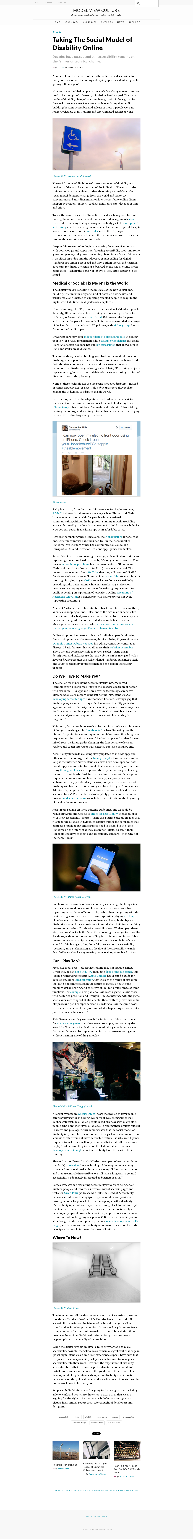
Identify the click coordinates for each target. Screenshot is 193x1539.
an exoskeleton (106, 344)
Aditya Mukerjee (126, 1476)
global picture (113, 536)
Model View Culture (96, 10)
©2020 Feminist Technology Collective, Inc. (96, 1529)
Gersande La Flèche (97, 1474)
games (115, 1417)
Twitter (38, 2)
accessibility (64, 1417)
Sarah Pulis (71, 1193)
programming (128, 1417)
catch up (129, 916)
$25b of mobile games (119, 971)
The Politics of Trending (65, 1464)
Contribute (95, 1517)
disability (88, 1417)
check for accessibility (104, 813)
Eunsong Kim (63, 1468)
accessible (112, 576)
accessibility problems (75, 564)
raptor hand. (94, 317)
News (120, 22)
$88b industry (83, 971)
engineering (102, 1417)
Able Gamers (98, 975)
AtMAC (57, 513)
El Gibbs (61, 67)
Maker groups (122, 325)
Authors (107, 22)
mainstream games (68, 1023)
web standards (114, 1423)
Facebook (49, 2)
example (75, 992)
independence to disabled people (104, 336)
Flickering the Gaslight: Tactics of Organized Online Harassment (95, 1467)
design (77, 1417)
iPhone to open (62, 407)
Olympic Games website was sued (73, 643)
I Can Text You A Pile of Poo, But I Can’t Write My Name (127, 1469)
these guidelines (70, 770)
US (113, 231)
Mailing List (62, 2)
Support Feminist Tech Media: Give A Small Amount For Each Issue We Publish (96, 1490)
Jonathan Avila (94, 730)
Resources (71, 22)
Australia (92, 231)
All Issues (90, 22)
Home (56, 22)
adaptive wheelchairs (113, 340)
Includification (84, 979)
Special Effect (86, 1114)
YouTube (93, 572)
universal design (79, 1423)
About (104, 1517)
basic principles (102, 758)
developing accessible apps (69, 699)
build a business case (74, 798)
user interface (97, 1423)
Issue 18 (57, 32)
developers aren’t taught (68, 1150)
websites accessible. (122, 647)
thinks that (72, 1165)
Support (134, 22)
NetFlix (88, 580)
